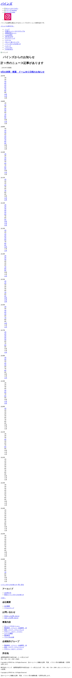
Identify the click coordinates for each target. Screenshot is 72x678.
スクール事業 (8, 633)
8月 (5, 90)
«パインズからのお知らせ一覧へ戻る (12, 584)
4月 (5, 83)
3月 (5, 81)
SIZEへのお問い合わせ (11, 618)
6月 (5, 87)
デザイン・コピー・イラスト (13, 631)
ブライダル (8, 47)
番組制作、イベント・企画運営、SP (15, 628)
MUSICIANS (8, 36)
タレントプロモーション (12, 626)
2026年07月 (7, 593)
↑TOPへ (3, 598)
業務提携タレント (10, 33)
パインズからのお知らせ (12, 44)
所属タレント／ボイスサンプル (14, 31)
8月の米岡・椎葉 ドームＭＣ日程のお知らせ (23, 72)
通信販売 (7, 635)
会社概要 (7, 606)
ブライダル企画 (9, 637)
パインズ (6, 3)
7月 (5, 89)
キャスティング (9, 38)
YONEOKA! (8, 49)
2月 (5, 105)
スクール (7, 40)
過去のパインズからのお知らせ (14, 594)
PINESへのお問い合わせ (11, 616)
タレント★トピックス (11, 42)
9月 (5, 118)
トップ (6, 29)
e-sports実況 (8, 35)
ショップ (7, 45)
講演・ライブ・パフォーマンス (14, 630)
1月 (5, 154)
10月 (5, 94)
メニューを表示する (7, 26)
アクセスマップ (9, 608)
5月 (5, 85)
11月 (5, 96)
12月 (5, 200)
